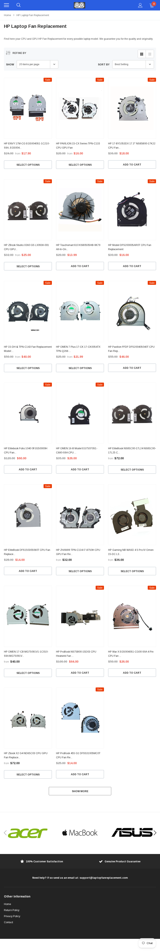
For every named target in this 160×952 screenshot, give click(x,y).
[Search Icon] (18, 5)
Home (7, 15)
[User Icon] (140, 5)
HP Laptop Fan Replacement (32, 15)
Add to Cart (132, 164)
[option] (28, 833)
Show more (80, 791)
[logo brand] (28, 833)
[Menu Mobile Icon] (6, 5)
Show (10, 64)
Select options (28, 164)
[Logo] (79, 5)
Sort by (104, 64)
